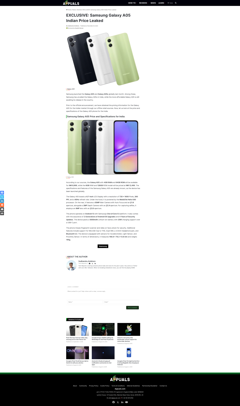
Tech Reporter (82, 263)
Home (69, 10)
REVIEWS (143, 3)
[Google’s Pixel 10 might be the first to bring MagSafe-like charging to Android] (128, 352)
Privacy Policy (93, 386)
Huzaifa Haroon (79, 28)
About (75, 386)
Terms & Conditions (118, 386)
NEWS (153, 3)
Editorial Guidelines (133, 386)
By (67, 26)
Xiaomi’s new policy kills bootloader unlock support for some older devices (127, 339)
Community (83, 386)
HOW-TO (132, 3)
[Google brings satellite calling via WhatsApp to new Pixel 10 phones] (103, 329)
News (74, 10)
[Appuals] (71, 3)
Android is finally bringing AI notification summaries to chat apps (101, 362)
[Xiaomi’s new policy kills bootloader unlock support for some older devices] (128, 329)
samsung (103, 246)
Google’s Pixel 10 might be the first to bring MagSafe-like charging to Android (128, 362)
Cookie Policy (104, 386)
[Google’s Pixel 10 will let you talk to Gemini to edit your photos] (77, 352)
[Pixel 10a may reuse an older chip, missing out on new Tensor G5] (77, 329)
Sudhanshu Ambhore (72, 26)
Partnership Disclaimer (149, 386)
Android (79, 10)
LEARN (161, 3)
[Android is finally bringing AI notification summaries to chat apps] (103, 352)
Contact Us (163, 386)
